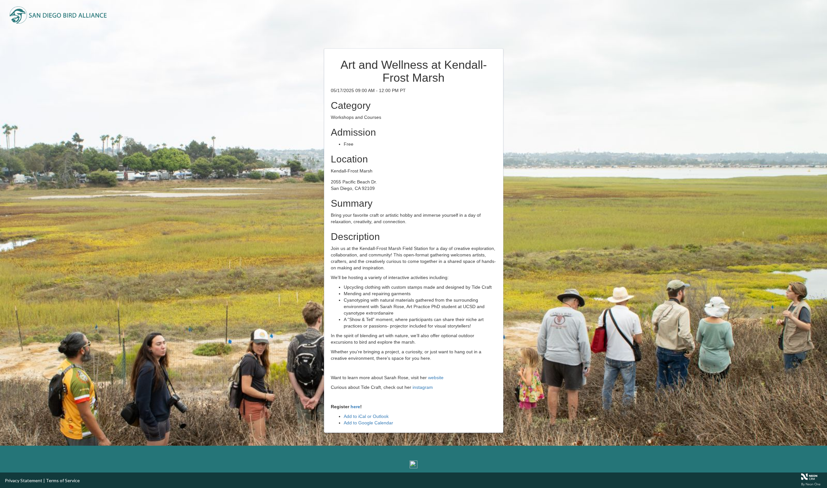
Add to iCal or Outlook (366, 416)
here (355, 406)
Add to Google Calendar (368, 422)
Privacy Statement (23, 480)
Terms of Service (63, 480)
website (436, 377)
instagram (423, 387)
